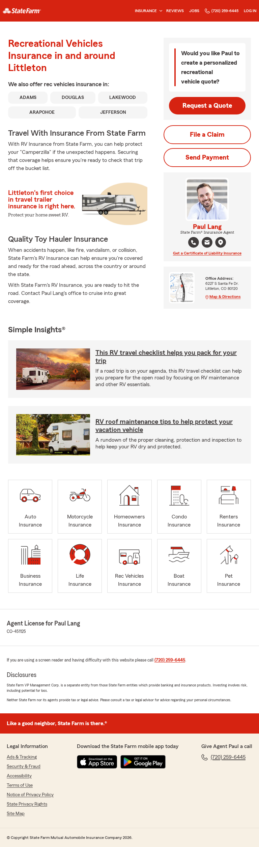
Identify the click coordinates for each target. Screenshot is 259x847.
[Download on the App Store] (97, 762)
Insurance (146, 11)
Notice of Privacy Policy (30, 794)
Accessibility (19, 776)
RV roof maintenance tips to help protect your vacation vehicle (164, 425)
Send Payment (207, 157)
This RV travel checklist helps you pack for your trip (166, 356)
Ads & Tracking (22, 757)
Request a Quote (207, 105)
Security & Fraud (23, 766)
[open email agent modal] (207, 243)
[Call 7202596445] (193, 242)
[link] (22, 10)
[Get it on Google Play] (143, 762)
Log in (250, 11)
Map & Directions (225, 297)
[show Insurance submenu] (159, 11)
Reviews (175, 11)
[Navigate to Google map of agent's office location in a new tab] (220, 242)
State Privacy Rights (27, 804)
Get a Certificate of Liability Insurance (207, 253)
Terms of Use (20, 785)
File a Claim (207, 134)
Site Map (16, 813)
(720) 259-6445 (224, 11)
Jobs (194, 11)
